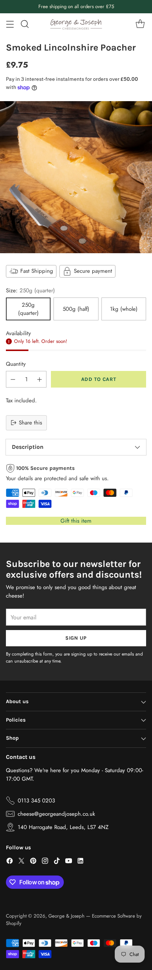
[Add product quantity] (39, 379)
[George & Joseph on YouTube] (68, 862)
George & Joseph (66, 915)
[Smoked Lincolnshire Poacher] (76, 177)
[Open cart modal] (140, 24)
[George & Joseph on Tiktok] (56, 862)
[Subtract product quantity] (13, 379)
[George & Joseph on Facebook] (9, 862)
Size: (30, 290)
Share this (30, 423)
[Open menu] (9, 24)
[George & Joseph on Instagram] (45, 862)
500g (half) (76, 309)
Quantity (16, 364)
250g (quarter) (28, 309)
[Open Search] (24, 24)
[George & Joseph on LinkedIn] (80, 862)
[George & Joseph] (76, 24)
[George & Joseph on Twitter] (21, 862)
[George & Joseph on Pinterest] (33, 862)
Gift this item (76, 521)
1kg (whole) (124, 309)
